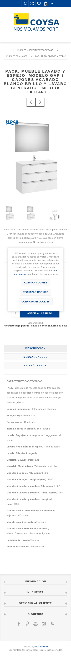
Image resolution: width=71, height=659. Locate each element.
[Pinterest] (27, 623)
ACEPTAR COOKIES (35, 282)
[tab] (36, 348)
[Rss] (52, 623)
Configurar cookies (36, 301)
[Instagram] (43, 623)
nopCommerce (41, 647)
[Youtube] (35, 623)
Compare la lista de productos (32, 3)
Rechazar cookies (35, 292)
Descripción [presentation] (35, 348)
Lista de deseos (39, 3)
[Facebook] (19, 623)
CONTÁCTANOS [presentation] (35, 365)
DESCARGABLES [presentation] (35, 357)
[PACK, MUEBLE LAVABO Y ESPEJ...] (31, 102)
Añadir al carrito (39, 313)
